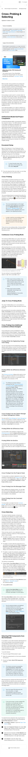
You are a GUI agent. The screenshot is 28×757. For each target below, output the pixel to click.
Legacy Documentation (19, 48)
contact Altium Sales (11, 36)
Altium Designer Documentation (10, 8)
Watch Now (4, 78)
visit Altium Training (18, 76)
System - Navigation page (13, 208)
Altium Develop (14, 30)
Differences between (8, 374)
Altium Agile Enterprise (10, 31)
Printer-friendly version (15, 747)
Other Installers (12, 50)
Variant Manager (12, 418)
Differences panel (6, 433)
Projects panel (18, 477)
